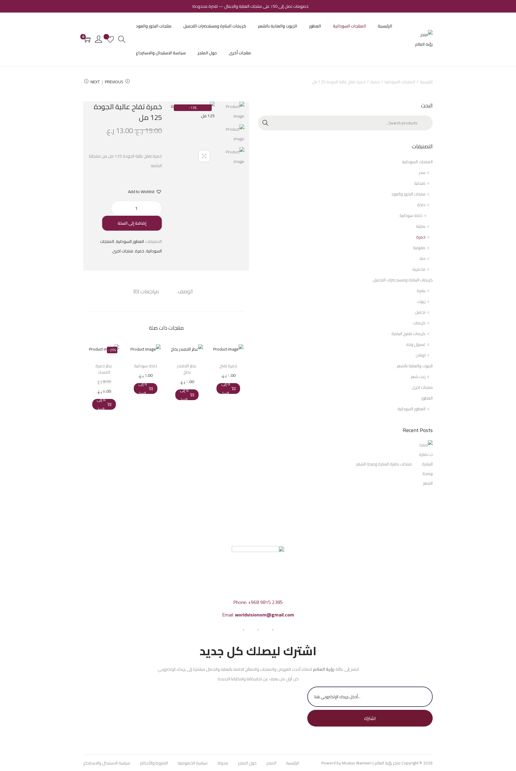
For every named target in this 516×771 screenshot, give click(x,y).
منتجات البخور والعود (408, 194)
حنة (423, 258)
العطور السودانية (130, 241)
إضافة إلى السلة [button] (225, 388)
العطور (427, 398)
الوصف (185, 291)
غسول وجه (416, 344)
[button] (145, 191)
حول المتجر (247, 763)
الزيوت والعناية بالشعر (415, 366)
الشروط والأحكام (154, 763)
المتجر (271, 763)
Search (425, 123)
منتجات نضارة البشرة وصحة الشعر (384, 464)
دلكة (421, 205)
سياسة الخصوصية (193, 763)
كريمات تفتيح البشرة (408, 333)
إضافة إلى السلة (132, 223)
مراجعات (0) (146, 291)
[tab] (185, 291)
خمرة (375, 82)
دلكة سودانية (145, 366)
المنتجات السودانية (399, 82)
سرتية (421, 226)
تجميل (420, 312)
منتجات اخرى (122, 251)
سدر (422, 172)
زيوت (421, 301)
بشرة (421, 290)
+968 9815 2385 (265, 602)
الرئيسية (426, 82)
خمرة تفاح (228, 366)
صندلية (420, 183)
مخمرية (419, 269)
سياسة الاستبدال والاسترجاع (106, 763)
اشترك (370, 718)
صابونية (419, 248)
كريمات (419, 323)
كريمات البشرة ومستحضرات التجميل (403, 280)
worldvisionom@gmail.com (264, 614)
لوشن (421, 355)
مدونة (222, 763)
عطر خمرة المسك (104, 369)
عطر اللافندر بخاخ (186, 369)
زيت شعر (418, 376)
